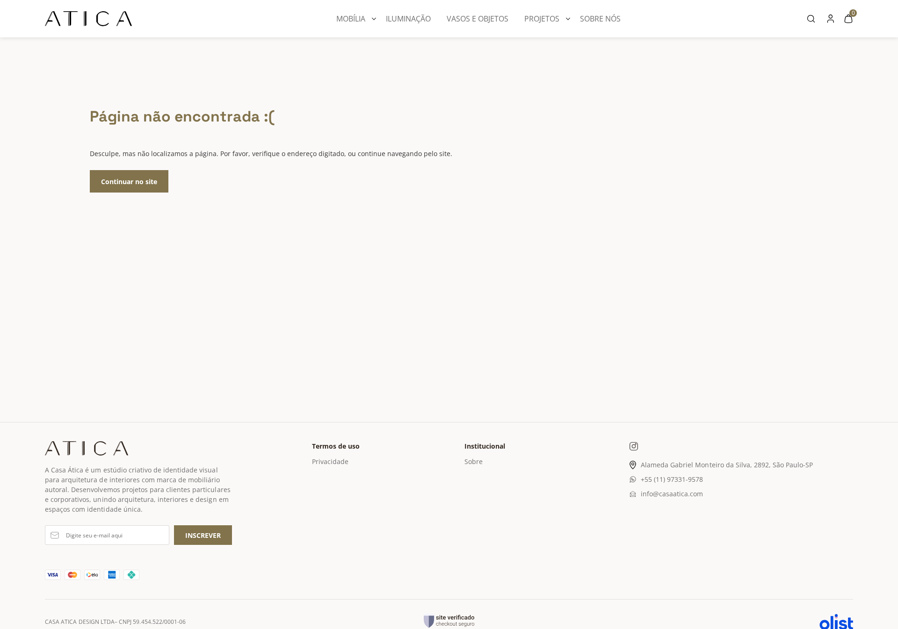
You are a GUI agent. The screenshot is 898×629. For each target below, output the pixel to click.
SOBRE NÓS (600, 19)
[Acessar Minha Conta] (829, 21)
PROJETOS (541, 19)
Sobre (473, 461)
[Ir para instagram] (634, 446)
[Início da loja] (88, 18)
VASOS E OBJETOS (477, 19)
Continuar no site (129, 181)
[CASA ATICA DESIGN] (86, 448)
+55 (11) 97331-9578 (672, 479)
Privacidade (330, 461)
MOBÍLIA (350, 19)
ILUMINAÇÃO (408, 19)
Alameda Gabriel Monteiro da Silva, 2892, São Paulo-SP (727, 464)
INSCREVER (203, 535)
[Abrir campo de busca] (811, 18)
